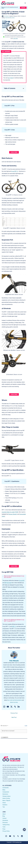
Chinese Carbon (6, 796)
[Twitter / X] (11, 707)
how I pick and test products (14, 700)
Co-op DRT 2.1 (14, 171)
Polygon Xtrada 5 (12, 514)
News (4, 800)
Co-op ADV (21, 580)
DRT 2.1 (14, 626)
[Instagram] (4, 707)
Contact (4, 818)
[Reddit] (22, 836)
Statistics (5, 804)
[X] (14, 836)
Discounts (5, 822)
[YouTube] (8, 707)
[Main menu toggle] (25, 3)
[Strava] (15, 707)
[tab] (14, 596)
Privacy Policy (6, 831)
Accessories (6, 787)
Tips (4, 807)
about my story (14, 702)
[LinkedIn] (19, 707)
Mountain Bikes (9, 17)
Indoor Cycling (6, 798)
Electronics (5, 794)
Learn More (15, 38)
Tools (4, 827)
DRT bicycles (8, 582)
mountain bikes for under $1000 (10, 512)
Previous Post (14, 713)
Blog (4, 816)
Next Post (14, 717)
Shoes (4, 802)
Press (4, 829)
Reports (8, 800)
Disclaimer (5, 820)
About (4, 814)
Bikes (13, 17)
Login (25, 725)
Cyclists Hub (18, 842)
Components (6, 792)
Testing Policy (6, 824)
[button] (23, 8)
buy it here (10, 78)
